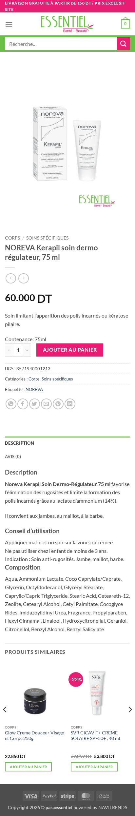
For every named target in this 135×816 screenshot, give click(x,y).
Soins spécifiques (47, 238)
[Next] (130, 723)
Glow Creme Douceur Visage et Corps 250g (34, 735)
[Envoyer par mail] (46, 403)
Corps (12, 238)
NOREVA (34, 389)
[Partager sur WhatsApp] (11, 403)
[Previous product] (23, 278)
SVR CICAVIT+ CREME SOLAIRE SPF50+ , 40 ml (95, 735)
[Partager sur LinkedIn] (70, 403)
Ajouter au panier (70, 350)
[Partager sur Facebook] (22, 403)
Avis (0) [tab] (13, 456)
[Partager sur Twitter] (34, 403)
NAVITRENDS (112, 807)
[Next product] (11, 278)
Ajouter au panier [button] (28, 767)
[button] (9, 24)
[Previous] (5, 723)
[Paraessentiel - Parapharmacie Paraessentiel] (67, 24)
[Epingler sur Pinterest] (58, 403)
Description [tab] (19, 443)
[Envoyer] (123, 43)
